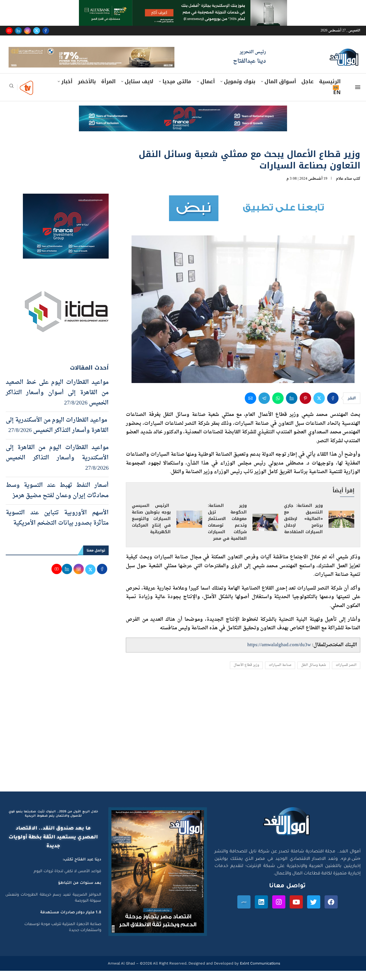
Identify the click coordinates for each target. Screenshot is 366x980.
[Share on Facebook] (333, 407)
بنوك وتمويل (239, 90)
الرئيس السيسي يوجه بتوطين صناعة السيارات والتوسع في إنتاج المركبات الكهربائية (151, 528)
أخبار (66, 90)
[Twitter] (36, 30)
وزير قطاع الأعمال (246, 675)
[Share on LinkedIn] (291, 407)
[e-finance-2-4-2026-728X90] (183, 120)
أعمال (207, 90)
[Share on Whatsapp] (278, 407)
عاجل (307, 90)
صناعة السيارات (280, 675)
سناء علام (344, 187)
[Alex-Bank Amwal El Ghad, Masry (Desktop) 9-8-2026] (183, 5)
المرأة (108, 90)
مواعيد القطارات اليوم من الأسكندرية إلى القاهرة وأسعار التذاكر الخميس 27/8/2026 (57, 434)
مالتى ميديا (176, 90)
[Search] (11, 97)
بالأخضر (87, 90)
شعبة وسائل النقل (313, 675)
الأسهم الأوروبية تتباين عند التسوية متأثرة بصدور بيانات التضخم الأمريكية (57, 527)
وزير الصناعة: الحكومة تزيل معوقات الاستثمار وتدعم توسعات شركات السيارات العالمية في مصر (227, 531)
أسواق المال (280, 90)
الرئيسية (330, 90)
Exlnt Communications (259, 972)
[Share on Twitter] (319, 407)
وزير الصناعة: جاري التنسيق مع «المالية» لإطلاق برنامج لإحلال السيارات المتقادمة (303, 528)
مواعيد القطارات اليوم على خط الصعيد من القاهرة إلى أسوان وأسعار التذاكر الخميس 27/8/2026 (57, 402)
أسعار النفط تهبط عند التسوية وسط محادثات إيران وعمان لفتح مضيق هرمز (57, 499)
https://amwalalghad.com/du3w (279, 654)
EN (337, 101)
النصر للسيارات (346, 675)
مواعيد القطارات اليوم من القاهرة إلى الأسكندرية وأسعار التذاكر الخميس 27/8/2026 (57, 467)
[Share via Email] (250, 407)
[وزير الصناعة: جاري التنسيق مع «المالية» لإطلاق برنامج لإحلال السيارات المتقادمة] (341, 528)
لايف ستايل (139, 90)
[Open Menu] (357, 96)
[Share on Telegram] (264, 407)
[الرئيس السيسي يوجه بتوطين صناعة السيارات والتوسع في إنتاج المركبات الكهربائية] (189, 528)
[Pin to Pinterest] (305, 407)
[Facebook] (45, 30)
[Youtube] (9, 30)
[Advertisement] (183, 746)
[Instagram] (27, 30)
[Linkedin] (18, 30)
